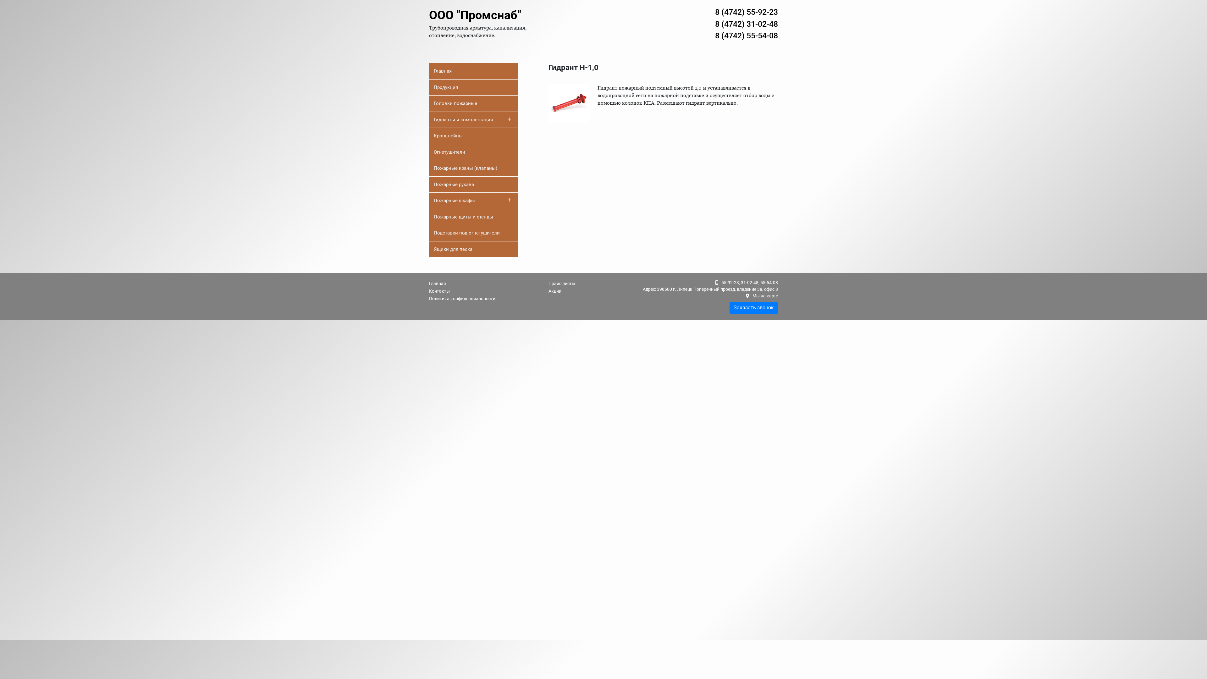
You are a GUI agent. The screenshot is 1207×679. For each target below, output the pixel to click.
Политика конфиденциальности (462, 298)
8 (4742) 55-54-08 (746, 35)
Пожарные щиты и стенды (463, 217)
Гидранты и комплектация (472, 119)
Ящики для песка (453, 249)
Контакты (439, 291)
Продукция (446, 87)
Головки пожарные (455, 103)
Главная (443, 71)
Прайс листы (561, 283)
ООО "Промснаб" (475, 15)
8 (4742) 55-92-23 (746, 12)
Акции (554, 291)
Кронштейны (448, 136)
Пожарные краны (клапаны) (465, 168)
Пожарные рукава (454, 184)
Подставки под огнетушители (467, 233)
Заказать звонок (754, 308)
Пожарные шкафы (472, 200)
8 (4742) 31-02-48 (746, 24)
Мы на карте (765, 295)
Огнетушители (449, 152)
